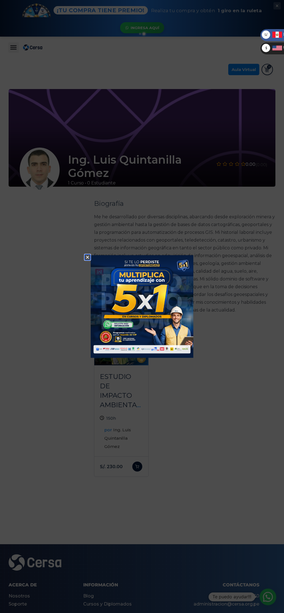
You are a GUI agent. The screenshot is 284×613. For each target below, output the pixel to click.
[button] (87, 257)
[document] (142, 306)
